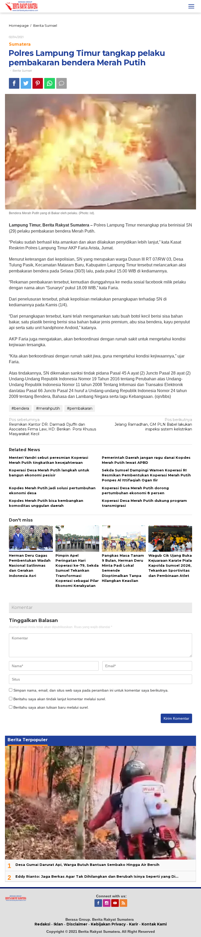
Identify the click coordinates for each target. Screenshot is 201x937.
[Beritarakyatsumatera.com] (15, 898)
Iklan (58, 924)
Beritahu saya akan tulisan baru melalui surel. (51, 707)
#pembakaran (79, 408)
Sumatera (20, 44)
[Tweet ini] (26, 83)
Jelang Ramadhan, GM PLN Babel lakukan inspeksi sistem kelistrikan (153, 424)
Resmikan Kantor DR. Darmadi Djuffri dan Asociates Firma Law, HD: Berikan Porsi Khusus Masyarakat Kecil (52, 426)
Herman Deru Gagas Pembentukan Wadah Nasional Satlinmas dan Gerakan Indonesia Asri (30, 565)
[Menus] (191, 6)
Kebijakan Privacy (108, 924)
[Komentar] (61, 83)
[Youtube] (115, 903)
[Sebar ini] (14, 83)
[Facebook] (98, 903)
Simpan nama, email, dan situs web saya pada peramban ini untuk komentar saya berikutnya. (91, 690)
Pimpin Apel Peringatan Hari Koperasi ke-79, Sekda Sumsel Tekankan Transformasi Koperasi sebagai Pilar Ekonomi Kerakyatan (77, 570)
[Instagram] (107, 903)
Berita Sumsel (22, 70)
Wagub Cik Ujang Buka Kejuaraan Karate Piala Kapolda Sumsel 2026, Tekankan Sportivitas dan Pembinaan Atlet (170, 565)
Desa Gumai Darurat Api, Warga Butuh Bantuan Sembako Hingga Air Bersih (87, 864)
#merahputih (48, 408)
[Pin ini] (37, 83)
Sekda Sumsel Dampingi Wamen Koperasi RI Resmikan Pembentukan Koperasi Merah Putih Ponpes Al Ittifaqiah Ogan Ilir (146, 475)
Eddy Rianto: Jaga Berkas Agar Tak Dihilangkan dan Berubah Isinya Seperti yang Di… (96, 876)
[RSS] (124, 903)
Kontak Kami (154, 924)
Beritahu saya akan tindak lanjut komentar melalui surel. (59, 699)
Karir (133, 924)
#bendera (20, 408)
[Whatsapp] (49, 83)
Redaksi (42, 924)
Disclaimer (76, 924)
